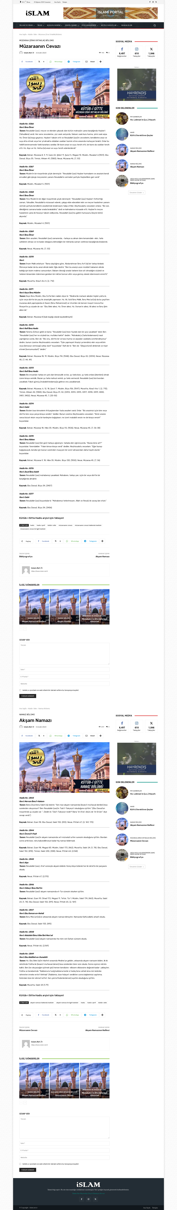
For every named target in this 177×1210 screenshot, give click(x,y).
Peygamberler (136, 117)
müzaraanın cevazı (65, 525)
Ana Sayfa (22, 34)
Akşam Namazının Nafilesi (34, 621)
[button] (155, 25)
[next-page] (25, 628)
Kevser (102, 1193)
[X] (156, 2)
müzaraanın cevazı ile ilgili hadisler (33, 529)
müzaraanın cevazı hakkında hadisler (88, 525)
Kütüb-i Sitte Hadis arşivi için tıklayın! (41, 518)
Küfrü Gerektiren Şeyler (141, 135)
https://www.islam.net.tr (39, 571)
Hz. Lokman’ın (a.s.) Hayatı (142, 120)
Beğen (122, 48)
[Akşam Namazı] (64, 607)
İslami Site (76, 1193)
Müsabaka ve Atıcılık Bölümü (94, 616)
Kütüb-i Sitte (32, 34)
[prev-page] (21, 628)
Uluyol (90, 1193)
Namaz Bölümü (34, 618)
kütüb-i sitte (52, 525)
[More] (100, 61)
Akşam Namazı (102, 556)
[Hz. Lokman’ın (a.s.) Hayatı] (122, 118)
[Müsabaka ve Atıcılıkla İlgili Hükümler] (94, 607)
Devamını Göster (136, 192)
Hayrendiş (83, 1193)
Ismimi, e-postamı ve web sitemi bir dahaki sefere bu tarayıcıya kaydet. (51, 690)
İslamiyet (96, 1193)
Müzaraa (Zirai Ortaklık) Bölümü (50, 34)
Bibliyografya (25, 556)
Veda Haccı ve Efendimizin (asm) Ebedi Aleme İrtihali (142, 179)
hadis (32, 525)
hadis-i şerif (41, 525)
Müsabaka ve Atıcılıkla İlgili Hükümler (94, 620)
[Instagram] (153, 2)
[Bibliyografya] (122, 181)
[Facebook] (149, 2)
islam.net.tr (29, 53)
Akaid (132, 132)
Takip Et (136, 48)
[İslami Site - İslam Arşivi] (37, 13)
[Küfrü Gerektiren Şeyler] (122, 134)
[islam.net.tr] (21, 52)
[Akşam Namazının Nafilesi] (34, 607)
